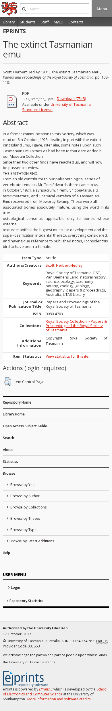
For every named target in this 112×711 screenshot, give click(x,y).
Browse (9, 473)
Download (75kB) (71, 98)
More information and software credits (58, 699)
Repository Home (17, 402)
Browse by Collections (28, 507)
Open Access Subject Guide (25, 426)
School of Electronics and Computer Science (55, 692)
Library (9, 22)
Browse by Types (23, 529)
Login (15, 587)
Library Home (14, 414)
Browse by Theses (24, 518)
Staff (44, 22)
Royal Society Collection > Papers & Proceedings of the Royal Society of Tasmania (76, 326)
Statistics (10, 461)
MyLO (58, 22)
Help (6, 552)
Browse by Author (24, 495)
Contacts (76, 22)
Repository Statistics (26, 600)
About (8, 449)
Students (28, 22)
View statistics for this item (69, 356)
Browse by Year (22, 484)
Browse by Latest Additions (31, 541)
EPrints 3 (46, 689)
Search (8, 437)
